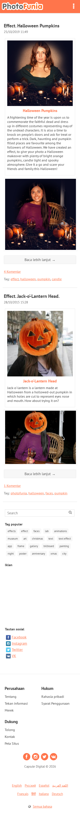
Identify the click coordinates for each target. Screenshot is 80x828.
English (17, 785)
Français (22, 794)
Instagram (19, 643)
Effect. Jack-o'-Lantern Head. (32, 296)
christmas (37, 538)
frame (20, 546)
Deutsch (57, 794)
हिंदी (33, 794)
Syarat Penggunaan (55, 703)
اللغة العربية (60, 785)
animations (60, 531)
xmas (54, 553)
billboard (49, 546)
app (10, 546)
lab (47, 531)
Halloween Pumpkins (40, 110)
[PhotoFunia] (22, 6)
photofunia (19, 493)
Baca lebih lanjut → (40, 259)
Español (44, 785)
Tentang (10, 696)
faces (49, 493)
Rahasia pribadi (52, 696)
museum (13, 538)
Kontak (10, 736)
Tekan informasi (16, 703)
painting (64, 546)
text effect (65, 538)
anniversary (38, 553)
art (24, 538)
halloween (28, 279)
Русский (30, 785)
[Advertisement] (40, 595)
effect (15, 279)
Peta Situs (12, 743)
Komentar (12, 271)
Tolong (10, 730)
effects (12, 531)
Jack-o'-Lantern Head (40, 381)
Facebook (19, 637)
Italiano (44, 794)
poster (22, 553)
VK (14, 655)
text (50, 538)
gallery (34, 546)
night (11, 553)
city (64, 553)
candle (57, 279)
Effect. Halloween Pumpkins (31, 26)
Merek (9, 710)
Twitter (17, 649)
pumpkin (43, 279)
